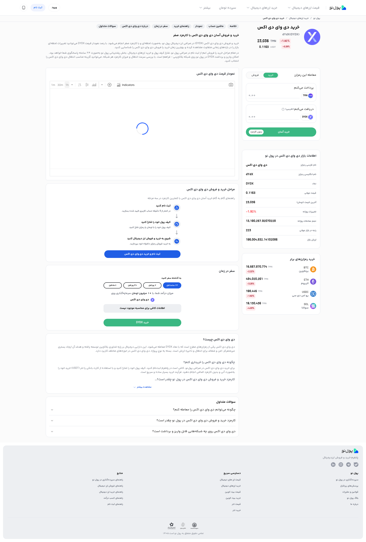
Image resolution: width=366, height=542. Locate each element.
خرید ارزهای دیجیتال (231, 486)
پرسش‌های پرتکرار (349, 486)
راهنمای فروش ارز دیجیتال (110, 486)
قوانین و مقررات (350, 492)
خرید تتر (237, 510)
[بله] (356, 464)
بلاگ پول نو (352, 498)
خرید (270, 75)
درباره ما (354, 504)
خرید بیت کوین (233, 498)
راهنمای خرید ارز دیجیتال (111, 492)
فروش (255, 75)
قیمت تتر (236, 504)
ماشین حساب (216, 26)
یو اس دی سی (300, 296)
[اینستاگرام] (341, 464)
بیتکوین (304, 271)
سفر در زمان (161, 26)
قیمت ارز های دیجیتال (230, 480)
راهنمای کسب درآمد (113, 498)
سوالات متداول (107, 26)
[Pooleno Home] (337, 7)
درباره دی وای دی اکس (135, 26)
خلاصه (233, 26)
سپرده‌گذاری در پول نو (347, 480)
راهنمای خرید (181, 26)
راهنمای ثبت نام (115, 504)
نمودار (198, 26)
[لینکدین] (333, 464)
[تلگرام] (348, 464)
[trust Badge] (194, 526)
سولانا (305, 308)
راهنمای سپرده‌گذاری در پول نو (107, 480)
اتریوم (305, 283)
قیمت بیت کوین (233, 492)
